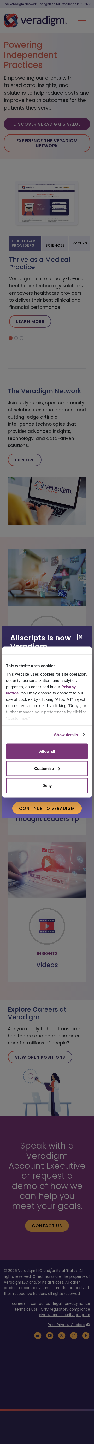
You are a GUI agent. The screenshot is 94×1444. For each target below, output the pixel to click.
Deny (47, 785)
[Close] (80, 637)
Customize (44, 768)
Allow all (47, 751)
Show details (66, 734)
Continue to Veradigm (47, 808)
